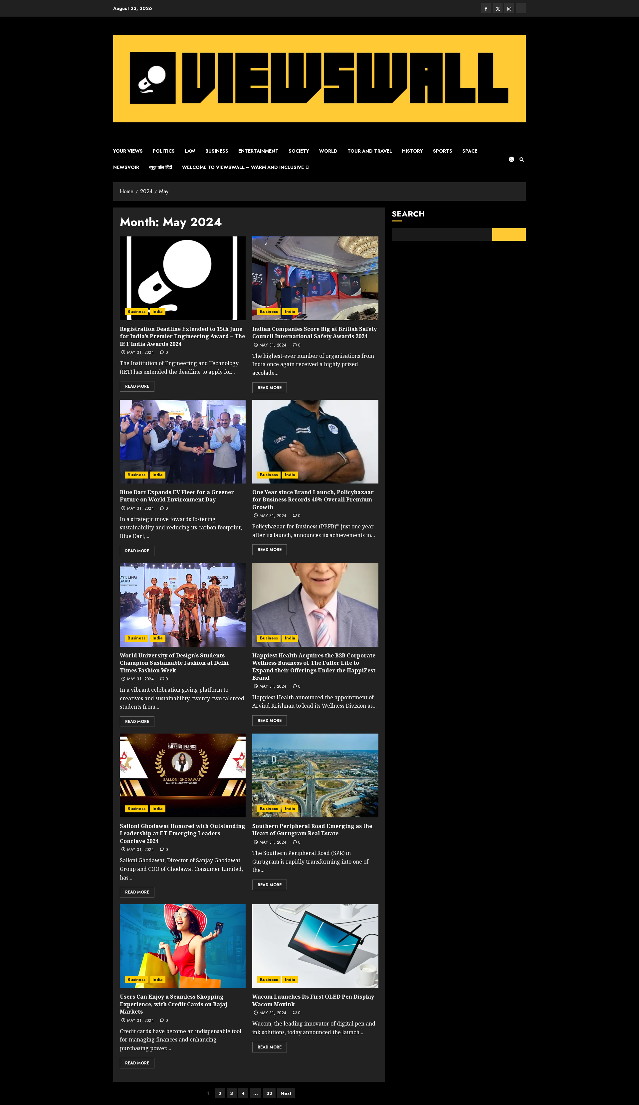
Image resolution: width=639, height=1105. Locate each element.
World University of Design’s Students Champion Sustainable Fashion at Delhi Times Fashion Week (174, 663)
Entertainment (258, 151)
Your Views (128, 151)
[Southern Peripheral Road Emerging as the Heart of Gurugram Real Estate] (315, 775)
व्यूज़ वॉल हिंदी (160, 167)
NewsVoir (126, 167)
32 (269, 1093)
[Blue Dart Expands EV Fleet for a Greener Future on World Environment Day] (183, 441)
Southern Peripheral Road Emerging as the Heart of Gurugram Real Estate (312, 829)
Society (299, 151)
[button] (522, 159)
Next (286, 1093)
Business (216, 151)
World (328, 151)
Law (190, 151)
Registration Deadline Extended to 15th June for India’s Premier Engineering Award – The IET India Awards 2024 (182, 336)
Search (408, 213)
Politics (164, 151)
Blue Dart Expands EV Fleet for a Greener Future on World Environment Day (177, 495)
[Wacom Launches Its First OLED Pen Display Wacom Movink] (315, 946)
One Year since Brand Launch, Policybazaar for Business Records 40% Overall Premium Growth (313, 499)
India (157, 312)
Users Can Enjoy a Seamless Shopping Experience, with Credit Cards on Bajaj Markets (173, 1004)
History (412, 151)
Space (469, 151)
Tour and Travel (369, 151)
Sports (442, 151)
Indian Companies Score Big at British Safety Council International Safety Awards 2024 (314, 332)
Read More (137, 386)
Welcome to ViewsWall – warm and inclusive (243, 167)
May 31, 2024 (140, 352)
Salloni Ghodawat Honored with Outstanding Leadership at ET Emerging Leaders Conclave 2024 (182, 833)
